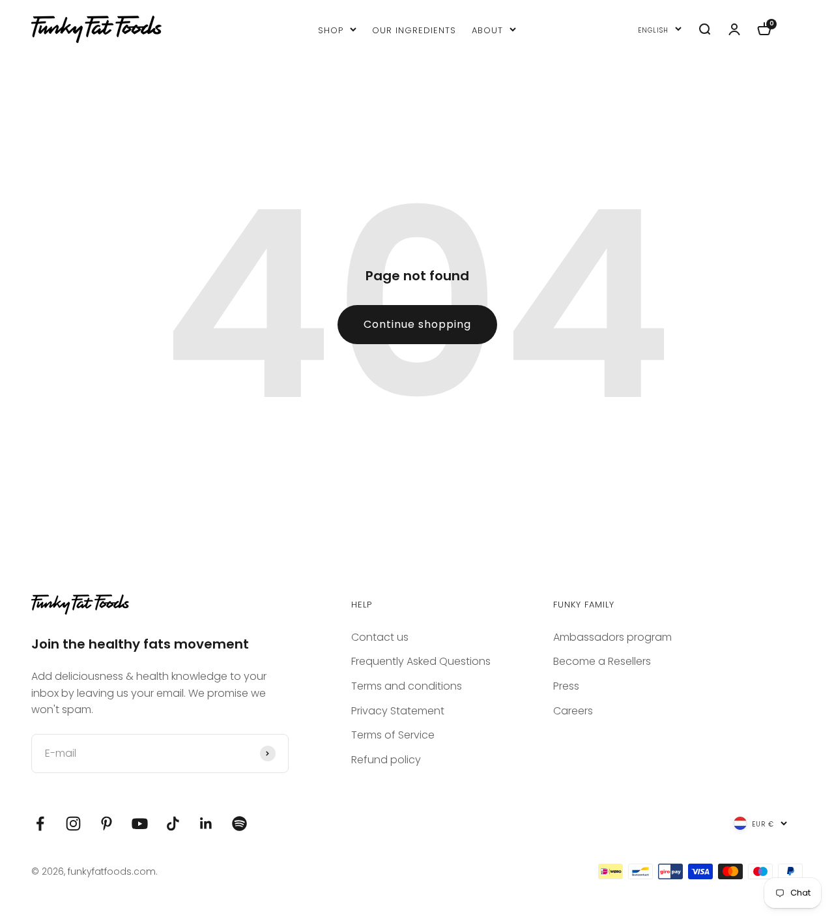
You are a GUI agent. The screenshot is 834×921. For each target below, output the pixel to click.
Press (566, 686)
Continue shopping (417, 324)
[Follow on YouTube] (140, 823)
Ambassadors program (612, 637)
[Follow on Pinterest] (106, 823)
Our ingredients (414, 29)
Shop (330, 29)
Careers (573, 710)
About (487, 29)
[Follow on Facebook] (40, 823)
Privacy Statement (397, 710)
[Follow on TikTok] (173, 823)
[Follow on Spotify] (239, 823)
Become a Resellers (602, 661)
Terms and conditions (406, 686)
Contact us (380, 637)
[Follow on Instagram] (73, 823)
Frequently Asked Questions (421, 661)
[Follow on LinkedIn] (206, 823)
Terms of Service (393, 734)
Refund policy (386, 759)
